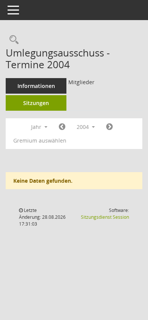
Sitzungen (36, 103)
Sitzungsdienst (105, 217)
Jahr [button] (37, 126)
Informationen (36, 85)
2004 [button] (83, 126)
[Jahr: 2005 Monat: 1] (109, 127)
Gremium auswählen (39, 140)
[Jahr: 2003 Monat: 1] (62, 127)
